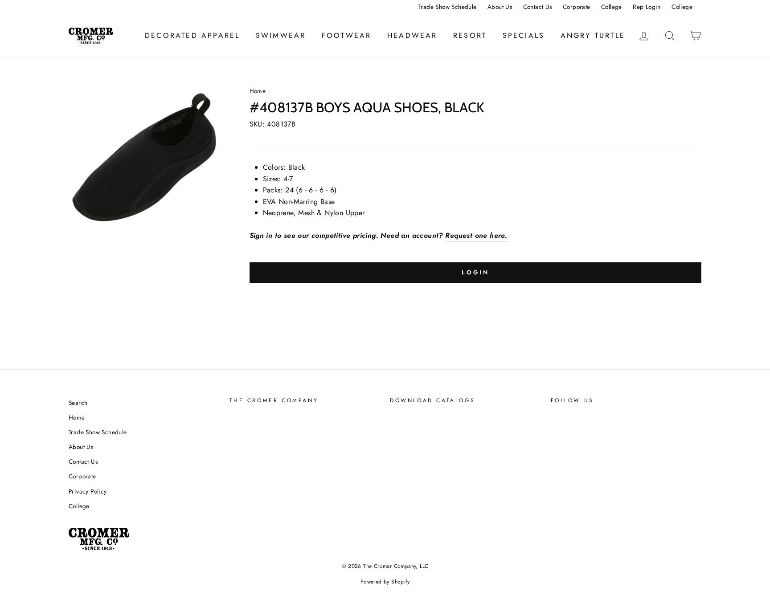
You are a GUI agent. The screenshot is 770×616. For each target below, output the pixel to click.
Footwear (347, 35)
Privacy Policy (88, 491)
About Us (499, 6)
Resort (470, 35)
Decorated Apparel (192, 35)
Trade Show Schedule (447, 6)
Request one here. (476, 235)
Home (258, 90)
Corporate (576, 6)
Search (78, 402)
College (611, 6)
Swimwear (281, 35)
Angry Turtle (593, 35)
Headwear (412, 35)
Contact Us (537, 6)
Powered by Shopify (385, 582)
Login (475, 272)
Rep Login (647, 6)
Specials (524, 35)
